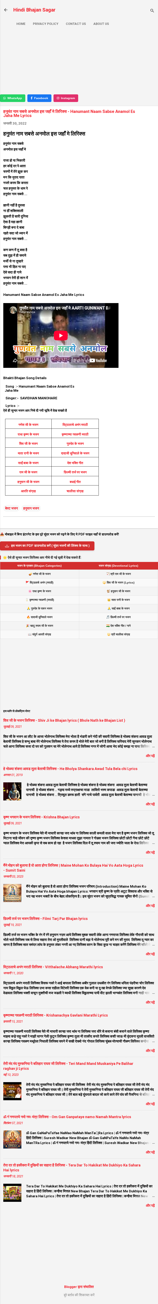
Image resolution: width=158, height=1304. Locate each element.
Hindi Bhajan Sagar (34, 10)
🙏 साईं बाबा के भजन (118, 608)
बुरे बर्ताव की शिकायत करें (79, 1295)
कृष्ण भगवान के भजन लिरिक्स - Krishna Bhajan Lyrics (41, 817)
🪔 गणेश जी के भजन (40, 574)
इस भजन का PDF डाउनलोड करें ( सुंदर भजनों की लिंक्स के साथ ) (50, 545)
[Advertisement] (79, 61)
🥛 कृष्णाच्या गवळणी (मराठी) (39, 599)
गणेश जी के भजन (28, 424)
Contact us (76, 24)
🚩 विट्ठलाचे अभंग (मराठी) (39, 582)
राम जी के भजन (28, 472)
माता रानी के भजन (28, 453)
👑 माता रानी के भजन (118, 599)
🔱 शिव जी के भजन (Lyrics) (118, 582)
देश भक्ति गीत (75, 463)
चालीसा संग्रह (75, 491)
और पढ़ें (150, 756)
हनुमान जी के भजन (28, 482)
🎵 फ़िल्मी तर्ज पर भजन (118, 617)
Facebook (41, 98)
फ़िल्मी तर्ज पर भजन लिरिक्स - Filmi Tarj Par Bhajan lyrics (45, 918)
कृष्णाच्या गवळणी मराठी (75, 434)
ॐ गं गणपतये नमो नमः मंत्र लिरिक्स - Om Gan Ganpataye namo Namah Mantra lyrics (67, 1117)
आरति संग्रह (28, 491)
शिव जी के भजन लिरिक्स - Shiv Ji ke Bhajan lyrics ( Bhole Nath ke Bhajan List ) (64, 720)
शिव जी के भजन (28, 443)
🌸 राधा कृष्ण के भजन (39, 591)
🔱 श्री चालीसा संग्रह (118, 634)
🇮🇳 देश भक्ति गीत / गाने (118, 625)
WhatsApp (14, 98)
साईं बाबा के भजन (28, 463)
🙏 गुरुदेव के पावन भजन (39, 608)
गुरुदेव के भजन (75, 443)
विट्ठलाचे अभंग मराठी (75, 424)
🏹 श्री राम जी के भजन (118, 574)
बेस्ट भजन (11, 508)
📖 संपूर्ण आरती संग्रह (39, 634)
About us (101, 24)
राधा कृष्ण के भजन (28, 434)
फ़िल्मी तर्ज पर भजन (75, 472)
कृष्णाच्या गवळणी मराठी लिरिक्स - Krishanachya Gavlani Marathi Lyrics (55, 1015)
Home (21, 24)
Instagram (68, 98)
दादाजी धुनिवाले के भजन (75, 453)
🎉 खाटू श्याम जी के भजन (39, 625)
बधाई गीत (75, 482)
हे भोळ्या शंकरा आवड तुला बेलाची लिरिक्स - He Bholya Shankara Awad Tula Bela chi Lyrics (70, 769)
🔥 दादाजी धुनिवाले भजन (39, 617)
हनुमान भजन (31, 508)
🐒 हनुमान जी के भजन (118, 591)
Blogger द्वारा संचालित (79, 1287)
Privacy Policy (45, 24)
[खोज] (152, 11)
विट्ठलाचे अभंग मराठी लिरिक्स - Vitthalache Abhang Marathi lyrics (53, 967)
